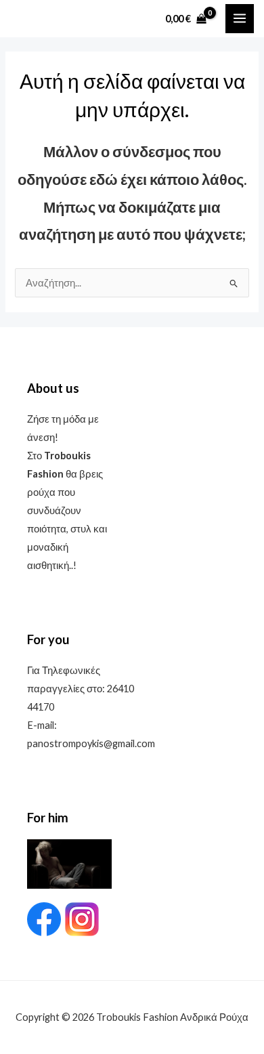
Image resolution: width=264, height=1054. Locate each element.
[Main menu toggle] (239, 18)
